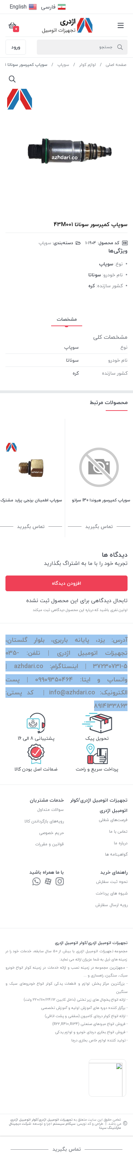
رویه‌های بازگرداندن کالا (44, 821)
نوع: (119, 264)
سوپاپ (63, 64)
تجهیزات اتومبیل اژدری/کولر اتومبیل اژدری (41, 1119)
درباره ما (121, 843)
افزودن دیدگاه (66, 583)
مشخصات (67, 319)
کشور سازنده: (109, 285)
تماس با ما (118, 831)
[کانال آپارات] (48, 882)
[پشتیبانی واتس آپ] (36, 882)
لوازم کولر (87, 64)
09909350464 (54, 679)
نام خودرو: (112, 275)
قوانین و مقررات (49, 844)
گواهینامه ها (116, 854)
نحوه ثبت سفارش (112, 881)
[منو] (121, 25)
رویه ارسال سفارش (111, 905)
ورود (15, 47)
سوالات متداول (50, 809)
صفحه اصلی (116, 64)
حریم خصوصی (51, 832)
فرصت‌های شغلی (113, 819)
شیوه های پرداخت (112, 893)
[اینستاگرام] (60, 882)
